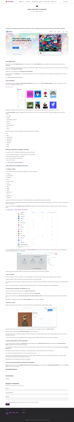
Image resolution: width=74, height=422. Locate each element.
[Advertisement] (37, 20)
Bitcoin (7, 412)
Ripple (14, 412)
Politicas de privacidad (24, 402)
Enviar (7, 404)
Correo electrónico (9, 392)
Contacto (23, 412)
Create (12, 276)
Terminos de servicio (32, 402)
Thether (17, 412)
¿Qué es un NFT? (10, 86)
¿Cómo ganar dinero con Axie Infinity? (15, 77)
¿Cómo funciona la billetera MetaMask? (15, 162)
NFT (37, 6)
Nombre (7, 388)
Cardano (7, 413)
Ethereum (10, 412)
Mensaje (7, 396)
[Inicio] (10, 1)
